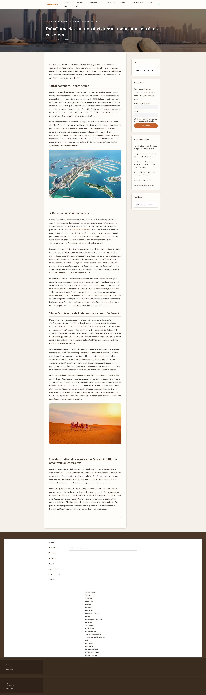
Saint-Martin (89, 646)
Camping (88, 604)
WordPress (9, 669)
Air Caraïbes (89, 598)
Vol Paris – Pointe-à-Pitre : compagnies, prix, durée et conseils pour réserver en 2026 (144, 183)
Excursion (88, 622)
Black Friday (89, 601)
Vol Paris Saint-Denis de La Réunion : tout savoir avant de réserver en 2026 (144, 164)
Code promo (89, 610)
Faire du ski (89, 625)
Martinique (52, 553)
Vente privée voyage (92, 652)
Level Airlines (89, 628)
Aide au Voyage (90, 592)
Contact (75, 6)
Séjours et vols (138, 3)
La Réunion (52, 558)
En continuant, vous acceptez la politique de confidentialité (145, 120)
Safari (87, 640)
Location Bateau (90, 631)
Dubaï (97, 285)
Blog (150, 3)
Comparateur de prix (92, 613)
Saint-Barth (89, 643)
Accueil (66, 3)
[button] (85, 2)
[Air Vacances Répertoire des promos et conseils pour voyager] (52, 4)
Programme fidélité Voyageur (95, 637)
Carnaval (88, 607)
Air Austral (88, 595)
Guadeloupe (53, 547)
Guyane (51, 564)
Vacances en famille (91, 649)
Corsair (87, 616)
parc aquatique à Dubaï (81, 230)
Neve (7, 664)
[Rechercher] (158, 4)
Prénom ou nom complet (142, 103)
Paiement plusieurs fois (93, 634)
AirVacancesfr (52, 40)
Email (136, 111)
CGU (65, 6)
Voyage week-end (91, 655)
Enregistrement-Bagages (93, 619)
